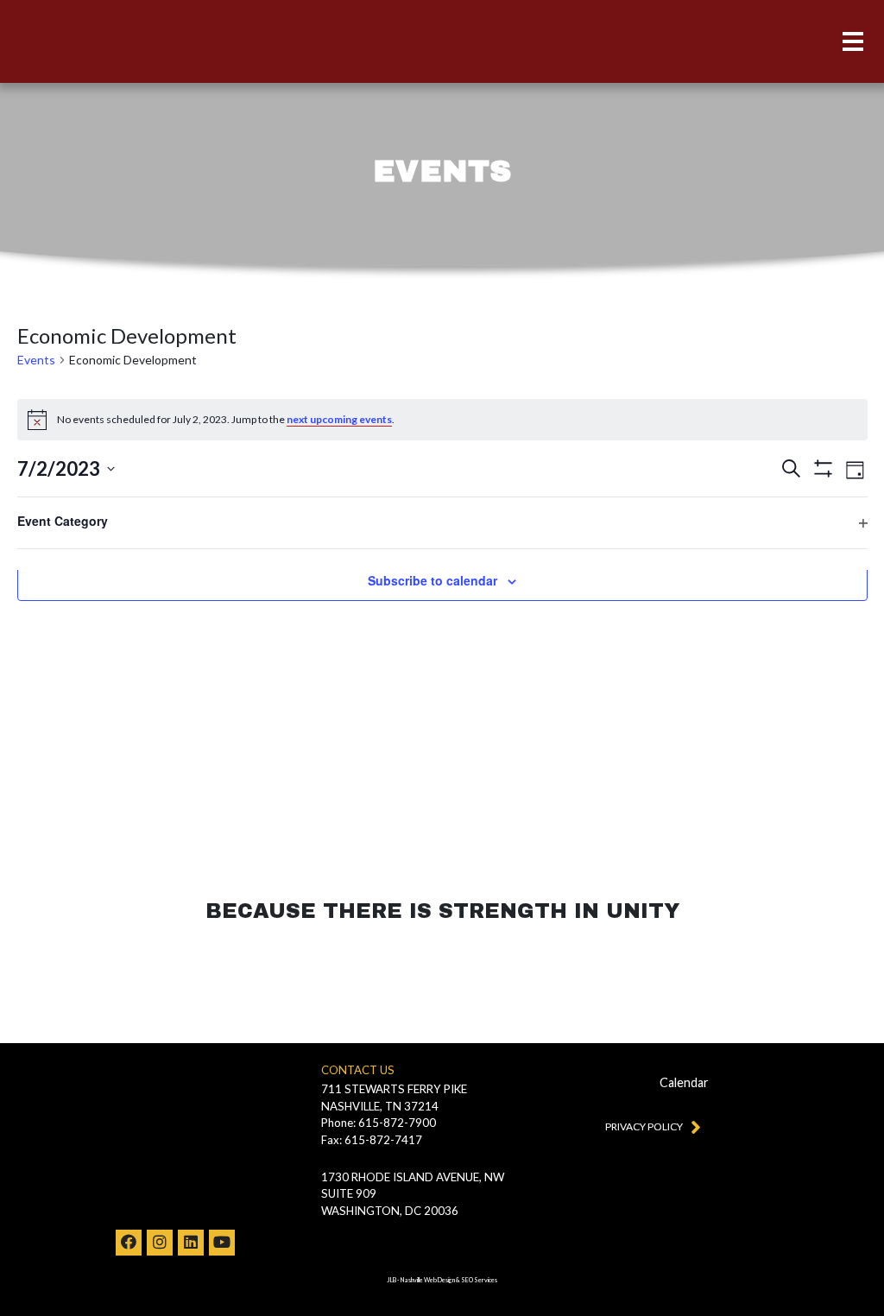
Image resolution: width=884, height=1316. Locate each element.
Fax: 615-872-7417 (371, 1140)
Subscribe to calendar (432, 580)
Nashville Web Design (428, 1280)
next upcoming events (339, 419)
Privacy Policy (644, 1126)
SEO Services (479, 1280)
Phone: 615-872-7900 (378, 1122)
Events (36, 359)
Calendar (684, 1082)
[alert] (442, 419)
